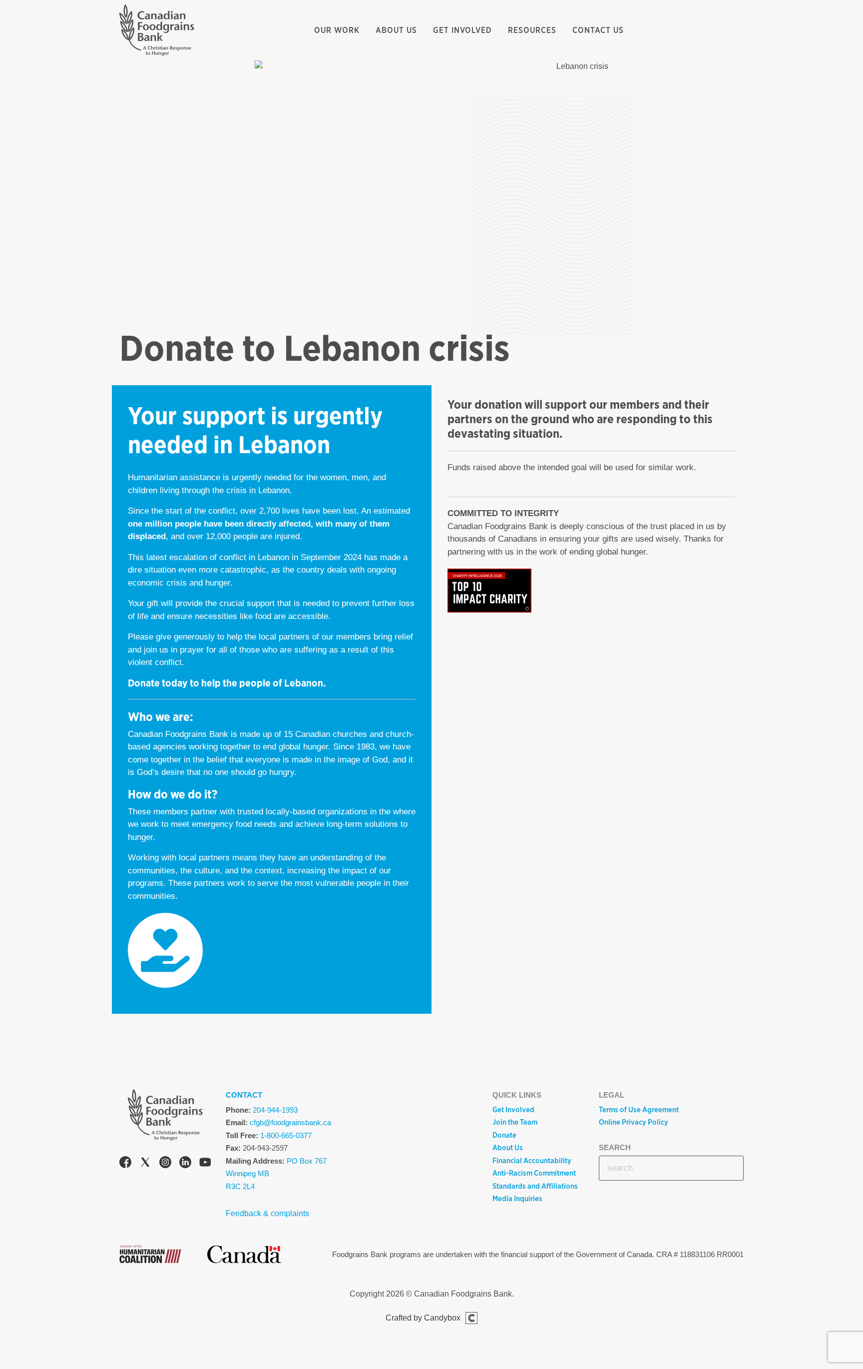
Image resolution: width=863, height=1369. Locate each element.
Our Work (337, 30)
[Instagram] (165, 1164)
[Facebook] (125, 1164)
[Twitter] (145, 1164)
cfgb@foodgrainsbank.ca (290, 1122)
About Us (396, 30)
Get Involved (462, 30)
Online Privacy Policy (633, 1122)
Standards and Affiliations (535, 1186)
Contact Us (598, 30)
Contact (244, 1095)
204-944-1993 (275, 1110)
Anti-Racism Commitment (534, 1173)
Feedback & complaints (267, 1213)
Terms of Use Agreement (639, 1109)
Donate (504, 1135)
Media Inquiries (517, 1198)
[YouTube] (205, 1164)
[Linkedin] (185, 1164)
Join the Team (514, 1122)
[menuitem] (337, 30)
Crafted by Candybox (423, 1318)
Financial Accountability (531, 1160)
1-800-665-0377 (286, 1135)
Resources (532, 30)
